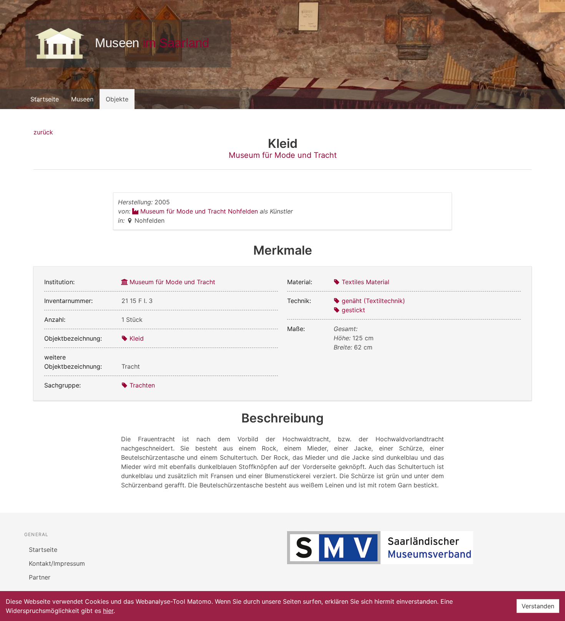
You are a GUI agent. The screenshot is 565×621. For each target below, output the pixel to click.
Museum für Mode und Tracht (283, 155)
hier (108, 610)
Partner (39, 577)
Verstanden (538, 606)
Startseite (44, 99)
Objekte (117, 99)
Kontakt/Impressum (57, 563)
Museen (82, 99)
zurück (43, 132)
